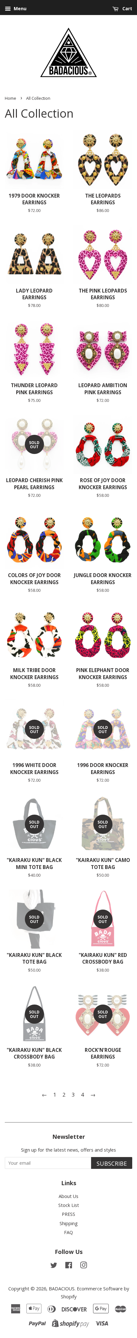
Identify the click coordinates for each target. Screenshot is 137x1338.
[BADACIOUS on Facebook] (68, 1266)
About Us (68, 1196)
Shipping (69, 1223)
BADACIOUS (62, 1289)
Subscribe (112, 1163)
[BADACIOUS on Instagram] (83, 1266)
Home (10, 98)
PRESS (68, 1214)
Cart (126, 8)
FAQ (68, 1232)
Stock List (68, 1205)
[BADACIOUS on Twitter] (53, 1266)
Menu (19, 8)
